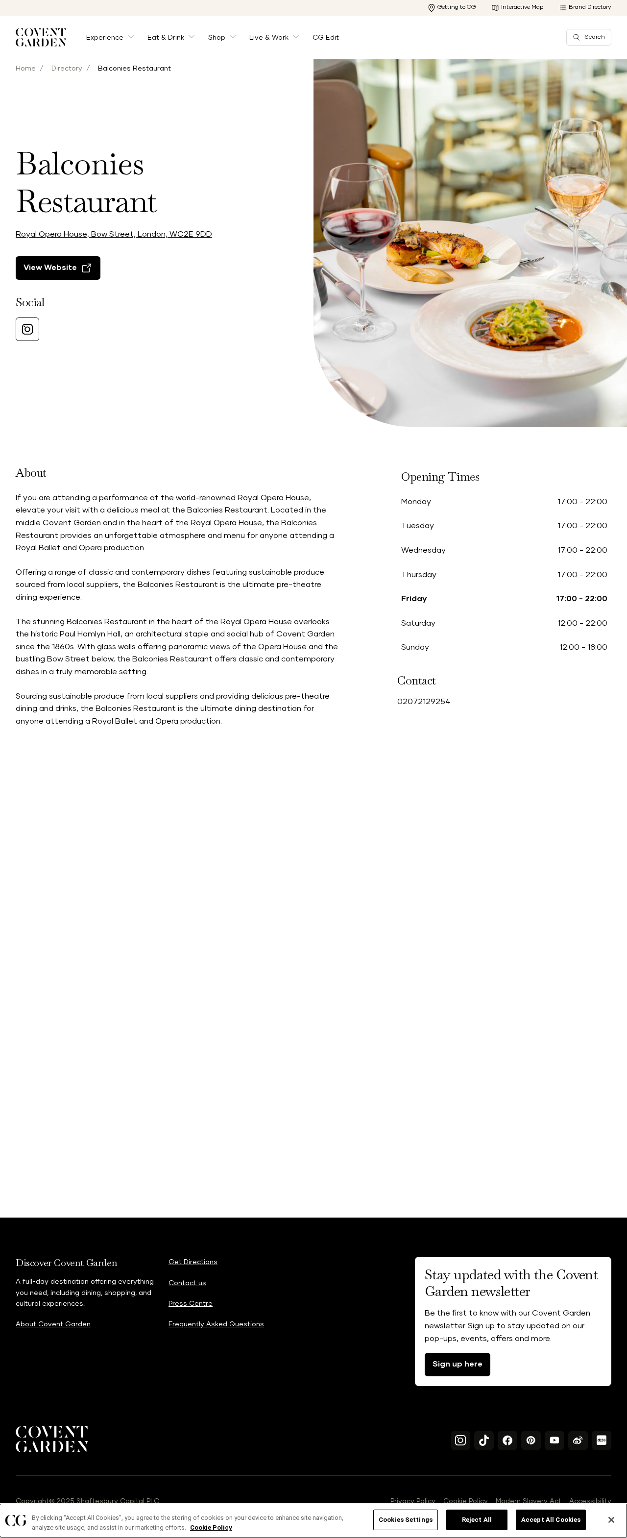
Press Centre (191, 1303)
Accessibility (590, 1501)
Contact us (187, 1283)
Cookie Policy (465, 1501)
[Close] (611, 1520)
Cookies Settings (406, 1519)
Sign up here (457, 1364)
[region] (313, 1520)
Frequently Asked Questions (216, 1324)
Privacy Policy (412, 1501)
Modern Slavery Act (528, 1501)
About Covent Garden (53, 1324)
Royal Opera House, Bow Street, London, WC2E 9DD (114, 234)
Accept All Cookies (550, 1519)
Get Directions (193, 1262)
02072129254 (424, 702)
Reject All (477, 1519)
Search (594, 37)
